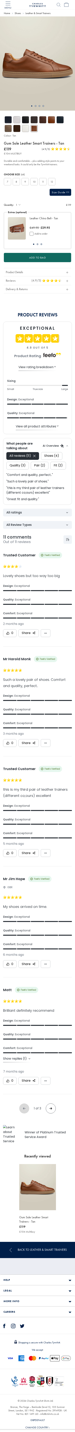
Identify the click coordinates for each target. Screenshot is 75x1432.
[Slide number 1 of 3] (17, 228)
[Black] (25, 119)
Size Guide (59, 192)
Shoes (18, 13)
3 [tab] (39, 106)
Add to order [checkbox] (41, 233)
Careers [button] (9, 1311)
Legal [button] (7, 1290)
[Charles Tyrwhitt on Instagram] (13, 1325)
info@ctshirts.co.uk (49, 1414)
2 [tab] (36, 106)
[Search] (58, 5)
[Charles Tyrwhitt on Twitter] (22, 1325)
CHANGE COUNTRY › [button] (37, 1427)
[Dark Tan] (51, 119)
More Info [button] (11, 1301)
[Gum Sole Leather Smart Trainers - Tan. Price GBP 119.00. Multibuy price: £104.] (37, 1187)
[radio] (7, 181)
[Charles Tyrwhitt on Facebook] (4, 1325)
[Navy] (8, 119)
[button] (46, 220)
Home (7, 13)
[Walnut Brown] (16, 128)
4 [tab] (43, 106)
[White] (16, 119)
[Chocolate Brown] (42, 119)
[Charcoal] (34, 119)
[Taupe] (8, 128)
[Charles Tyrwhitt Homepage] (37, 4)
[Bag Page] (66, 5)
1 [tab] (32, 106)
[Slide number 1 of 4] (37, 63)
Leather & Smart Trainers (38, 13)
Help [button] (6, 1280)
